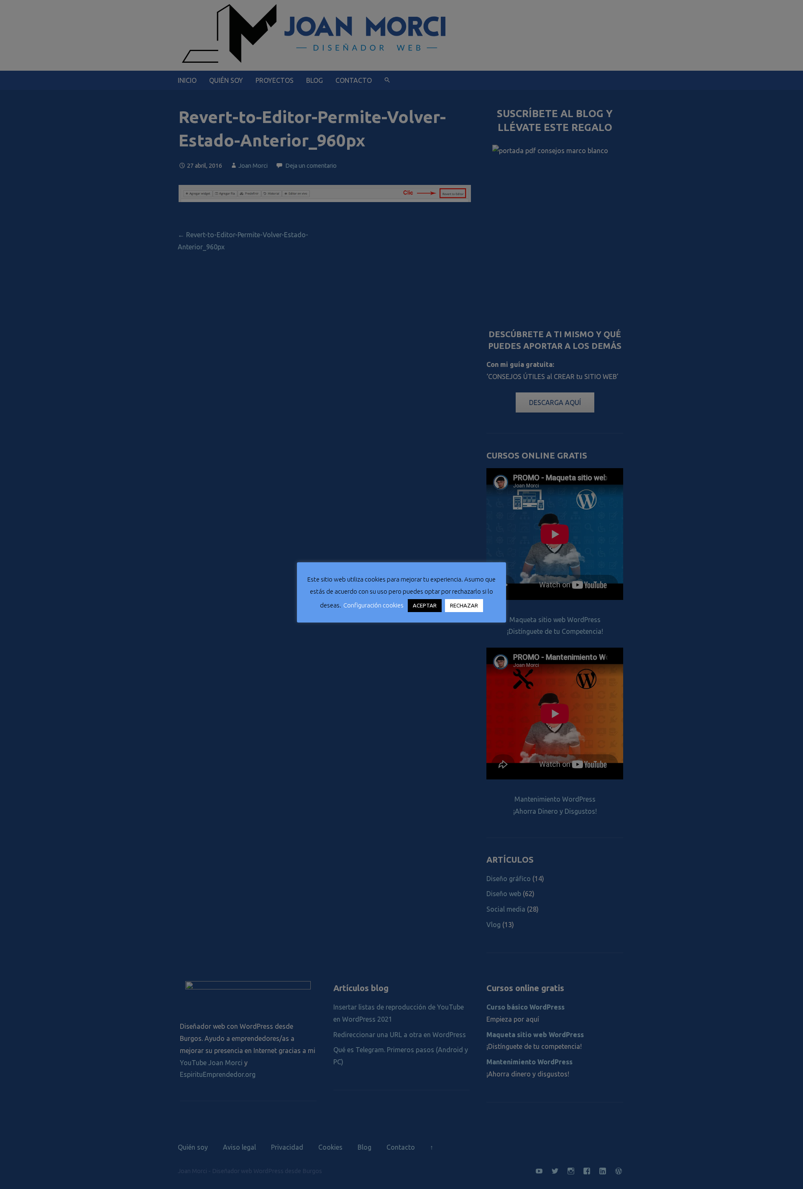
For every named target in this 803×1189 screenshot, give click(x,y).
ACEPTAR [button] (425, 605)
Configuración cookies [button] (373, 605)
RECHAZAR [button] (464, 605)
